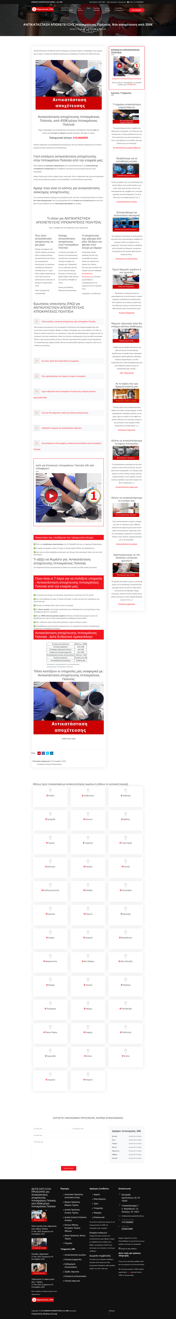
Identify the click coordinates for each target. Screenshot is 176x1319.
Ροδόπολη (126, 1032)
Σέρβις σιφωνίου (72, 1271)
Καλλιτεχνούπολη (51, 890)
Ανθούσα (126, 795)
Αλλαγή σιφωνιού (72, 1280)
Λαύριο (50, 937)
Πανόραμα (51, 1008)
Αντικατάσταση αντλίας (126, 201)
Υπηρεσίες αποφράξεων (119, 9)
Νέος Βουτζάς (126, 961)
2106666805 (139, 2)
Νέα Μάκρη (88, 961)
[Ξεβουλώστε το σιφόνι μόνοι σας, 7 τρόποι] (39, 1269)
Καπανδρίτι (126, 890)
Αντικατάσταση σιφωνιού (127, 487)
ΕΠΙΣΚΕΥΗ (131, 84)
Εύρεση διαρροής (127, 312)
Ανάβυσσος (88, 795)
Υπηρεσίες (98, 1208)
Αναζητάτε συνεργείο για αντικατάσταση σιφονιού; (62, 428)
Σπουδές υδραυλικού (39, 1254)
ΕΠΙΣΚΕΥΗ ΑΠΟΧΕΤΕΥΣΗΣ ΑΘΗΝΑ (43, 2)
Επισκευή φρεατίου (126, 604)
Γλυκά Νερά (126, 843)
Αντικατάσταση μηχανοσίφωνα (126, 147)
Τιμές (88, 8)
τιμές (98, 1228)
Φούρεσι (89, 1079)
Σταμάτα (51, 1079)
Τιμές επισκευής (112, 2)
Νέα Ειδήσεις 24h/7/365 (97, 2)
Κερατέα (51, 914)
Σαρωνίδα (51, 1056)
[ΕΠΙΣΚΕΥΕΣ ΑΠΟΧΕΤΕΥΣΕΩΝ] (42, 1299)
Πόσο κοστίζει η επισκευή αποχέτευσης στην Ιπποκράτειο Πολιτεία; (69, 321)
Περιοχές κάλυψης (97, 9)
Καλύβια (89, 890)
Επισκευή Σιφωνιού (126, 430)
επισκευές (103, 1248)
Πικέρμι (88, 1008)
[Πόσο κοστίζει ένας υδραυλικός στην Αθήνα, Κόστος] (39, 1216)
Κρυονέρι (126, 914)
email (131, 2)
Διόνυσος (50, 866)
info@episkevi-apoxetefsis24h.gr (133, 1216)
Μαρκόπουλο (51, 961)
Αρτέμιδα (51, 819)
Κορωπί (88, 914)
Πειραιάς (68, 1243)
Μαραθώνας (126, 937)
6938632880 (127, 1228)
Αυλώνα (88, 819)
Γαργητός (88, 843)
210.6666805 (136, 10)
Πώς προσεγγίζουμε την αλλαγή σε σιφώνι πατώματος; (64, 376)
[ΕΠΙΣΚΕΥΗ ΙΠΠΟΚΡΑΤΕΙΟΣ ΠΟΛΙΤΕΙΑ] (126, 66)
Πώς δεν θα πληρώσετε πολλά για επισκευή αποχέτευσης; (65, 413)
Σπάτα (126, 1056)
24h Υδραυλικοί (127, 373)
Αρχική (97, 1194)
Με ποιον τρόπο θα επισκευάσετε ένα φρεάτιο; (60, 361)
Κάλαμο (88, 866)
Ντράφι (50, 985)
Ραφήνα (88, 1032)
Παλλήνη (126, 985)
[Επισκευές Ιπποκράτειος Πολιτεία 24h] (69, 498)
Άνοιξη (51, 795)
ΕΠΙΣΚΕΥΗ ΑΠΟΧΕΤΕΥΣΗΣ (67, 9)
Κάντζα (126, 866)
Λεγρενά (89, 937)
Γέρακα (50, 843)
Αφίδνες (126, 819)
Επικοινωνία (122, 2)
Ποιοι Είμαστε (80, 9)
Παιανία (88, 985)
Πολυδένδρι (126, 1008)
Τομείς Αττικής (108, 9)
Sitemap (111, 1311)
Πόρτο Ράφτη (51, 1032)
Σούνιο (88, 1056)
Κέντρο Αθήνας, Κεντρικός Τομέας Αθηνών (72, 1227)
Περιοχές (98, 1212)
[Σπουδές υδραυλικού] (39, 1244)
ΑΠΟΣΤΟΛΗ (68, 1168)
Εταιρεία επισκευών (98, 1232)
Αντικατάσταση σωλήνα (126, 544)
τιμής (128, 1272)
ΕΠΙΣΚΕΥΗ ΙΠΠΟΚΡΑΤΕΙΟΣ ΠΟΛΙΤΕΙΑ (126, 79)
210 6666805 (69, 573)
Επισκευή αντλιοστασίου (127, 258)
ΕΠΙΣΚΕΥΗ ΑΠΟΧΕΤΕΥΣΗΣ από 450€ (56, 1311)
